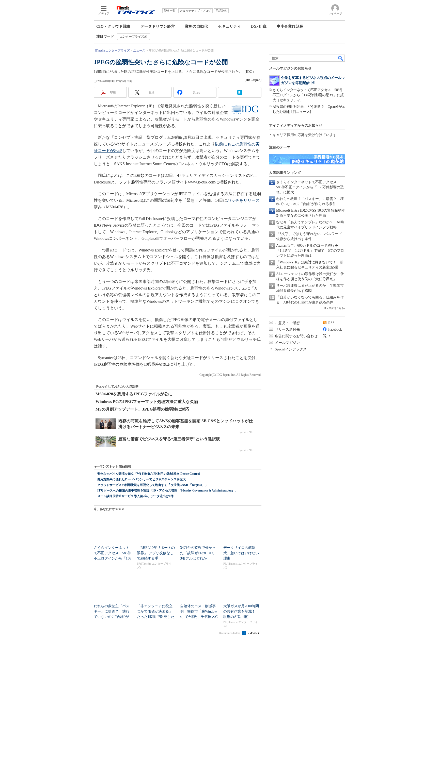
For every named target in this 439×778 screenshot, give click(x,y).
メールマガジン (287, 343)
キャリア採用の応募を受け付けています (305, 135)
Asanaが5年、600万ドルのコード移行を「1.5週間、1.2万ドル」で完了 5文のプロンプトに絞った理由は (310, 251)
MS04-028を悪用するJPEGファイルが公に (134, 394)
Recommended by (230, 632)
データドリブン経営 (157, 26)
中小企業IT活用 (290, 26)
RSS (331, 323)
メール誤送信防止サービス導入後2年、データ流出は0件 (135, 496)
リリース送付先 (287, 329)
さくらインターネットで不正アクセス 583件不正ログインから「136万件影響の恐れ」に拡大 (310, 187)
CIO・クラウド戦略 (113, 26)
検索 (341, 58)
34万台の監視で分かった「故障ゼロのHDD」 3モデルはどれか (200, 553)
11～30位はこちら (334, 308)
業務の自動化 (196, 26)
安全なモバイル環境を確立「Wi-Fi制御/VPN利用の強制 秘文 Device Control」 (150, 474)
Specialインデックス (291, 349)
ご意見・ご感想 (287, 323)
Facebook (335, 329)
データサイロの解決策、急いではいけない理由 (241, 553)
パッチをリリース (243, 200)
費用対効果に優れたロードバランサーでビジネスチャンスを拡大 (141, 479)
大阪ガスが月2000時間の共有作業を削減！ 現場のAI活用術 (241, 611)
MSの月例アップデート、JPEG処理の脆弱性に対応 (142, 409)
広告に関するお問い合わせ (296, 336)
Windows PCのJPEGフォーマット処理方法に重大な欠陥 (147, 401)
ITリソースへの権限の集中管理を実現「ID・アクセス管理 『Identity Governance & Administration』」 (167, 490)
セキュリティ (229, 26)
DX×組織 (258, 26)
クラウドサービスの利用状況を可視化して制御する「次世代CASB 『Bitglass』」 (152, 485)
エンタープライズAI (133, 36)
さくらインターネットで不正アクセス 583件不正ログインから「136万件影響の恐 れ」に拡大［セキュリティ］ (308, 95)
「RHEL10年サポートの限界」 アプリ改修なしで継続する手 (156, 553)
